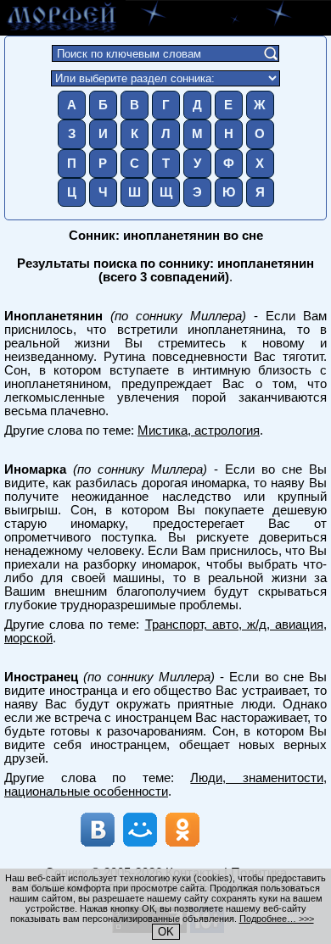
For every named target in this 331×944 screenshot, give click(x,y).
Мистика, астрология (198, 430)
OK (166, 931)
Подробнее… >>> (276, 918)
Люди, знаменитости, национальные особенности (165, 784)
